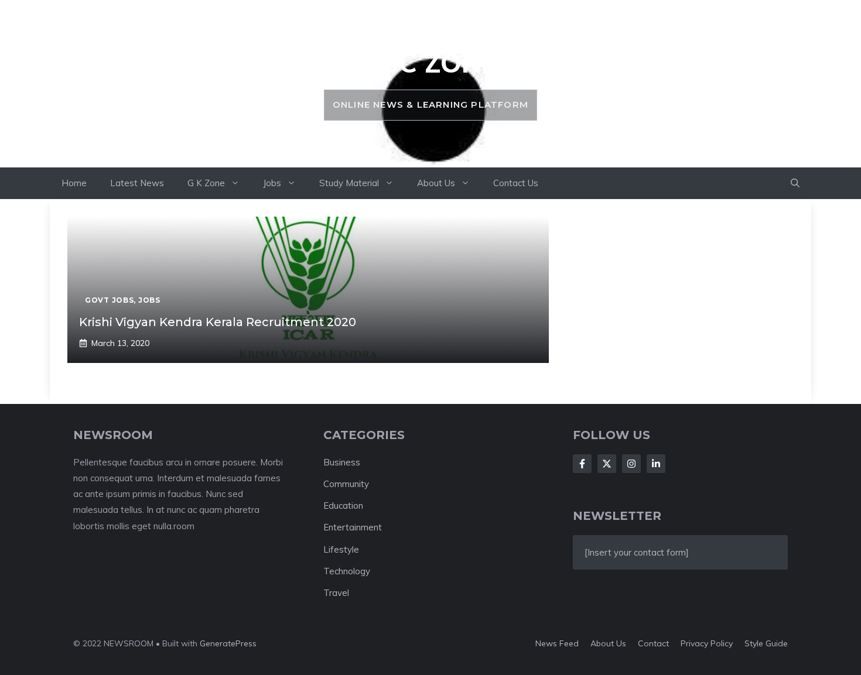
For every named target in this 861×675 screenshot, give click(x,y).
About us (608, 643)
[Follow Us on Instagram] (631, 463)
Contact (653, 643)
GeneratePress (228, 643)
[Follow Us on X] (606, 463)
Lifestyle (341, 549)
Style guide (766, 643)
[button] (795, 183)
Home (74, 183)
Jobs (272, 183)
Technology (346, 571)
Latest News (137, 183)
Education (343, 505)
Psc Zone (430, 63)
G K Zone (206, 183)
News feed (557, 643)
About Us (436, 183)
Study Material (349, 183)
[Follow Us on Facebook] (582, 463)
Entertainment (352, 527)
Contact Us (515, 183)
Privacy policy (707, 643)
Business (341, 462)
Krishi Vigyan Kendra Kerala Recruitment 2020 (217, 322)
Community (346, 483)
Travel (336, 592)
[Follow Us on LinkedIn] (656, 463)
